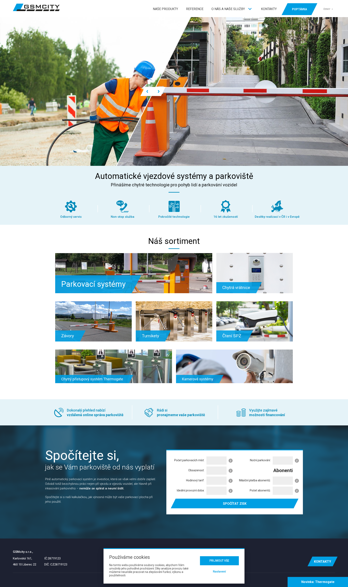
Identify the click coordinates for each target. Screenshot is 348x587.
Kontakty (269, 9)
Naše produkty (165, 9)
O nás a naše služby (228, 9)
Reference (194, 9)
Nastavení (219, 571)
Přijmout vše (219, 560)
